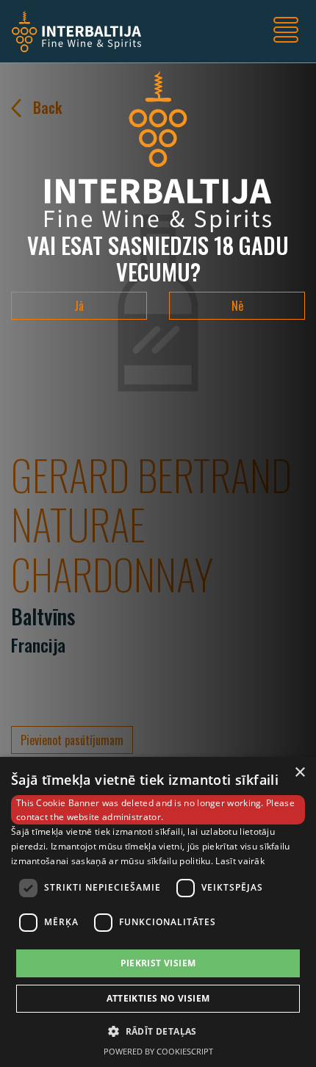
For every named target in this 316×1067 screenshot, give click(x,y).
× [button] (299, 772)
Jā (79, 306)
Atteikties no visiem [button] (158, 998)
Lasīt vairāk (240, 861)
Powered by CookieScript (158, 1051)
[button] (158, 1031)
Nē (237, 306)
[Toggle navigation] (285, 31)
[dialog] (158, 912)
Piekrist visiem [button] (158, 963)
